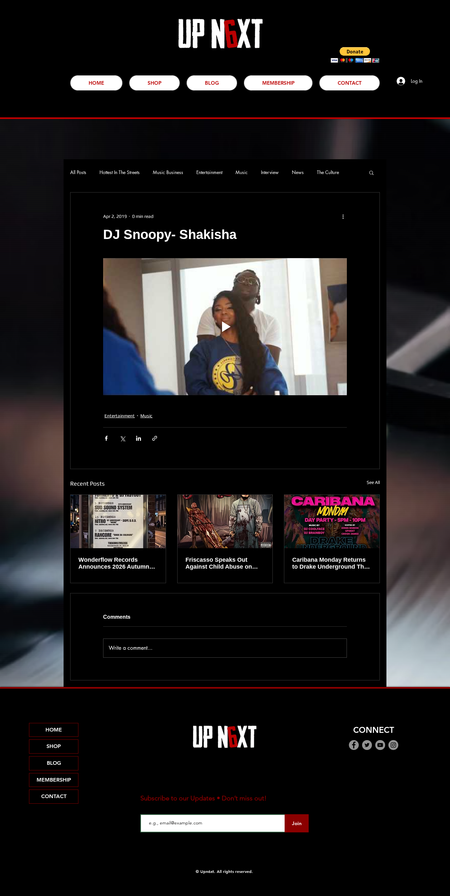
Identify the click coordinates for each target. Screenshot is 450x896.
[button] (355, 55)
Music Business (168, 172)
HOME (53, 730)
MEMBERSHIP (54, 780)
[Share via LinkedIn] (138, 438)
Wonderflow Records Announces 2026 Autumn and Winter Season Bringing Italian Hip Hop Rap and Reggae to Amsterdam (113, 563)
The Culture (328, 172)
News (298, 172)
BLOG (54, 763)
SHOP (53, 746)
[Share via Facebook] (106, 438)
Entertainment (209, 172)
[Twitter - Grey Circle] (367, 745)
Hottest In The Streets (119, 172)
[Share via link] (155, 438)
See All (373, 482)
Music (242, 172)
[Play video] (225, 326)
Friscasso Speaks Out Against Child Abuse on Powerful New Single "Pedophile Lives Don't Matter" (218, 563)
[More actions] (343, 216)
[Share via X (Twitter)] (122, 438)
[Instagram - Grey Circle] (393, 745)
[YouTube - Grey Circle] (380, 745)
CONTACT (54, 796)
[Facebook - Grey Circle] (354, 745)
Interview (270, 172)
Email (146, 809)
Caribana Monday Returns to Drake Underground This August (330, 563)
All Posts (78, 172)
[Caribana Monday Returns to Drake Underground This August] (332, 521)
